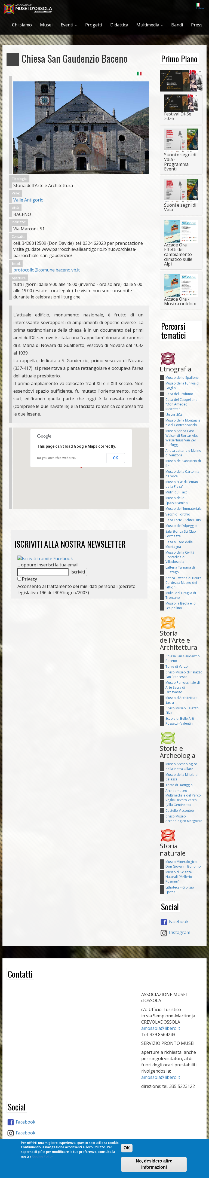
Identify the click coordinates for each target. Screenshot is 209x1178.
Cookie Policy (42, 1156)
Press (196, 25)
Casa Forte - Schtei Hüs (183, 520)
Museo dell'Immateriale (183, 508)
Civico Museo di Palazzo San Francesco (183, 674)
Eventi (67, 25)
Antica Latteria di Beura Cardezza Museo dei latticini (183, 583)
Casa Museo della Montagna (179, 544)
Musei (46, 25)
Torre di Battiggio (179, 785)
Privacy (29, 579)
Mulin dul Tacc (176, 492)
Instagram (179, 932)
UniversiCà (173, 414)
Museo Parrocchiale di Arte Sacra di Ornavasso (182, 687)
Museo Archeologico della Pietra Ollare (181, 766)
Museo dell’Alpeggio (181, 525)
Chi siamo (22, 25)
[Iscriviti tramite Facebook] (45, 558)
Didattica (119, 25)
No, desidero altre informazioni (154, 1164)
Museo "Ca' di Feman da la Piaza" (181, 484)
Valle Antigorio (28, 200)
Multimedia (148, 25)
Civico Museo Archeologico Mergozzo (183, 818)
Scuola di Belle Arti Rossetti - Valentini (179, 720)
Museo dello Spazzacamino (176, 500)
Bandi (177, 25)
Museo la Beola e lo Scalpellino (180, 605)
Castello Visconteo (179, 810)
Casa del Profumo (179, 394)
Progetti (93, 25)
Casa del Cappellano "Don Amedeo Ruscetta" (181, 404)
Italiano (200, 8)
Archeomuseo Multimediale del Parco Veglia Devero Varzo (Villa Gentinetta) (183, 797)
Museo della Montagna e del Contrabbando (183, 422)
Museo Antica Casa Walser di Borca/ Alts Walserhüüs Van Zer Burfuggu (181, 438)
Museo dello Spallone (182, 377)
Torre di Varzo (176, 666)
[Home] (30, 9)
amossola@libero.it (160, 1028)
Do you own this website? (56, 458)
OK (115, 458)
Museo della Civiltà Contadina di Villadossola (179, 557)
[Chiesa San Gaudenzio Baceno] (81, 125)
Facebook (178, 921)
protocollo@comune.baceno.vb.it (46, 270)
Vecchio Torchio (177, 514)
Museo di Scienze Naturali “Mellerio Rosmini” (178, 877)
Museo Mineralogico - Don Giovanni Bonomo (183, 864)
